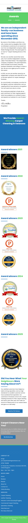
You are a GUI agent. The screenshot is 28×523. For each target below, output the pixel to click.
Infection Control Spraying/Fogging (11, 500)
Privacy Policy (22, 518)
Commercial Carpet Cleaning (9, 503)
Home (10, 20)
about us (15, 88)
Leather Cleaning (6, 498)
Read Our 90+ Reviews (14, 411)
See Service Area (8, 437)
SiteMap (14, 519)
